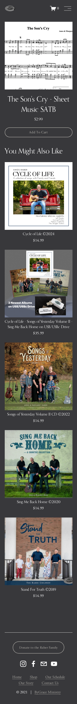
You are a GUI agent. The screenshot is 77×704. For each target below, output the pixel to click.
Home (17, 677)
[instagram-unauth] (23, 664)
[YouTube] (54, 664)
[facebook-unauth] (33, 664)
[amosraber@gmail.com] (43, 664)
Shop (33, 677)
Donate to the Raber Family (38, 647)
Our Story (26, 683)
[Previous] (11, 55)
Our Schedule (55, 677)
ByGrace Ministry (47, 692)
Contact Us (50, 683)
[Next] (66, 55)
